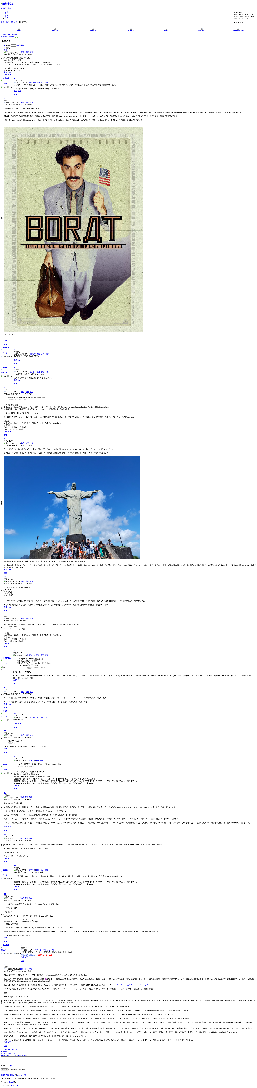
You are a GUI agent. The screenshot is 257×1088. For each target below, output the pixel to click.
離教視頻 (131, 30)
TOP (15, 94)
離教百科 (55, 30)
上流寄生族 (7, 658)
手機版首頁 (202, 30)
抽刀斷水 (6, 945)
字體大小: (7, 48)
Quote (16, 1055)
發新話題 (11, 1053)
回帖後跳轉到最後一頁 (18, 1069)
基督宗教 (13, 22)
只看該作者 (32, 83)
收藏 (5, 72)
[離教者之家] (7, 3)
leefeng (5, 764)
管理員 (3, 950)
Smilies (24, 1055)
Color (4, 1055)
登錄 (9, 8)
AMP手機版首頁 (238, 30)
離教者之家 (5, 22)
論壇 (6, 12)
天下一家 (4, 83)
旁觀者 (5, 367)
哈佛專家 (6, 78)
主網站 (19, 30)
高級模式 (4, 1053)
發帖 (12, 37)
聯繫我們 (13, 1075)
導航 (6, 18)
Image (8, 1055)
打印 (5, 50)
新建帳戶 (4, 8)
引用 (9, 74)
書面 (27, 52)
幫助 (6, 16)
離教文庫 (93, 30)
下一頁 (15, 34)
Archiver (19, 1075)
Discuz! (11, 1082)
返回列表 (4, 37)
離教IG (166, 30)
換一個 (9, 1066)
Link (12, 1055)
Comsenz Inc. (14, 1085)
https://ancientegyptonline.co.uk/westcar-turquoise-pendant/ (136, 985)
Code (20, 1055)
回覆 (9, 37)
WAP (24, 1075)
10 (9, 34)
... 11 (11, 34)
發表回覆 (4, 1069)
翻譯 (22, 52)
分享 (9, 72)
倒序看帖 (20, 45)
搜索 (6, 14)
